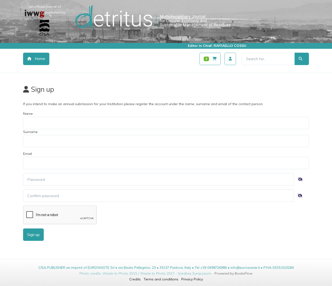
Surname (30, 132)
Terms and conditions (161, 279)
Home (39, 58)
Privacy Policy (192, 279)
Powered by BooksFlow (234, 273)
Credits (135, 279)
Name (28, 113)
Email (27, 153)
